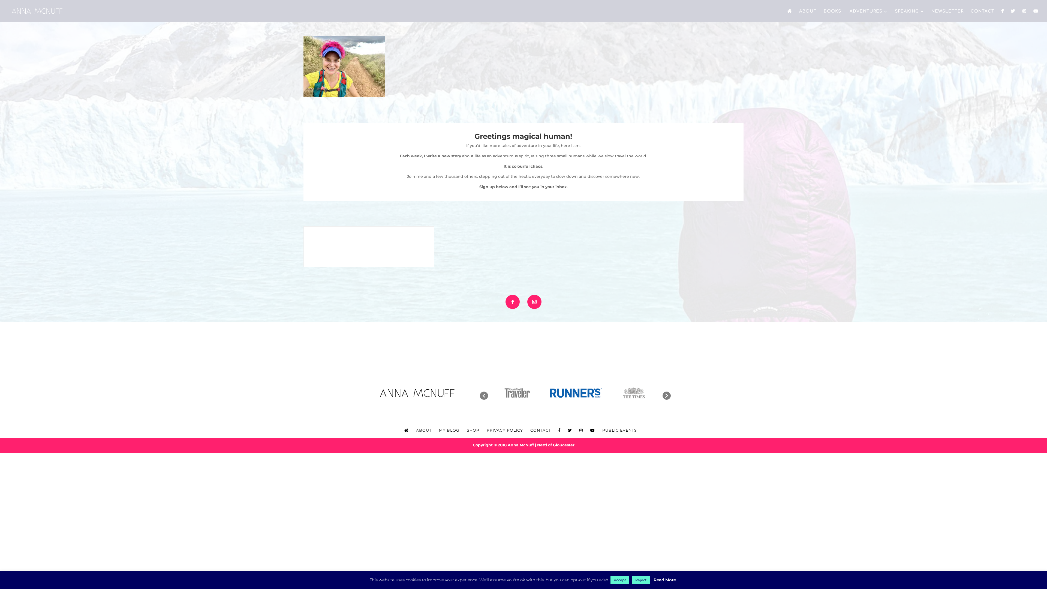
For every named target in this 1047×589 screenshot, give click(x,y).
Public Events (619, 430)
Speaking (907, 12)
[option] (517, 393)
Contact (982, 12)
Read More (665, 579)
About (808, 12)
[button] (484, 396)
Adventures (865, 12)
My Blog (449, 430)
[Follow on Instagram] (534, 302)
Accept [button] (620, 580)
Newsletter (947, 12)
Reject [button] (640, 580)
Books (832, 12)
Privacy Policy (505, 430)
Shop (473, 430)
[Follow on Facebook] (513, 302)
